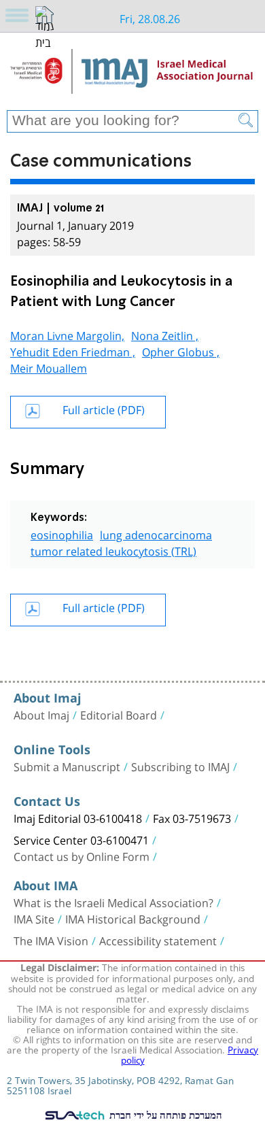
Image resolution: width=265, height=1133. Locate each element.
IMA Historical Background (132, 918)
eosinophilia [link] (62, 533)
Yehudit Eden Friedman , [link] (72, 350)
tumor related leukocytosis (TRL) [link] (113, 550)
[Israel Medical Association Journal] (132, 76)
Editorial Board (118, 714)
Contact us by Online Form (81, 855)
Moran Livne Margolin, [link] (67, 334)
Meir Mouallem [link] (48, 367)
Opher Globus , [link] (180, 350)
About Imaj (41, 714)
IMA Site (34, 918)
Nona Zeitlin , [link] (164, 334)
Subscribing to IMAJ (180, 766)
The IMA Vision (51, 940)
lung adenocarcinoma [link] (156, 533)
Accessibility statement (158, 940)
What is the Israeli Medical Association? (113, 902)
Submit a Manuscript (67, 766)
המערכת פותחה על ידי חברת (164, 1114)
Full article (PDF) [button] (104, 408)
